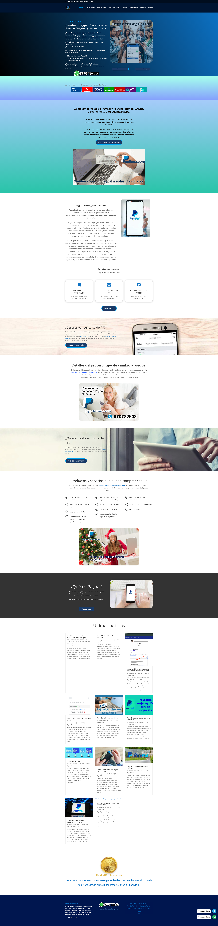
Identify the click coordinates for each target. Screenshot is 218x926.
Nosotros (143, 7)
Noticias (150, 7)
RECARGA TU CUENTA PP (79, 291)
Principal (81, 7)
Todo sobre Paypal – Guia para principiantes (108, 804)
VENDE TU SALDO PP (109, 291)
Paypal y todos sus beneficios (107, 718)
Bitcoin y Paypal (133, 7)
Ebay (100, 520)
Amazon (106, 520)
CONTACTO (109, 308)
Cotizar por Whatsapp (143, 69)
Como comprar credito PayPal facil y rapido (107, 770)
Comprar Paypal (90, 7)
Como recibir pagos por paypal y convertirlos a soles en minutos (138, 670)
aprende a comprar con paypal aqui (111, 485)
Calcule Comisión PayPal (109, 142)
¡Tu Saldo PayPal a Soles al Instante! (106, 636)
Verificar (124, 7)
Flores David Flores (74, 824)
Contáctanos (87, 609)
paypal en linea (85, 336)
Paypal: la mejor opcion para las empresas (138, 718)
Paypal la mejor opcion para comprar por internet (77, 821)
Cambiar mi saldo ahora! (120, 69)
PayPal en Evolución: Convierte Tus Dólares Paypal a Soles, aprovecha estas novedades (78, 637)
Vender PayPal (101, 7)
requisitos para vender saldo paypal (83, 372)
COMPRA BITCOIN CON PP (139, 291)
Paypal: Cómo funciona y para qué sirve (137, 767)
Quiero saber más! (76, 345)
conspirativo (72, 641)
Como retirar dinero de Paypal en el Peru (79, 719)
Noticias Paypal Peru (73, 826)
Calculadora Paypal (114, 7)
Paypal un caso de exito (75, 761)
